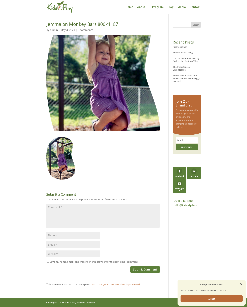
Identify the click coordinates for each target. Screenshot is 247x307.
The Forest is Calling (183, 52)
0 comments (85, 30)
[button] (241, 284)
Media (181, 7)
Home (129, 7)
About (141, 7)
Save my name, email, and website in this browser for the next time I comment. (94, 261)
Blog (171, 7)
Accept (211, 298)
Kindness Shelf (180, 46)
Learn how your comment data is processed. (116, 284)
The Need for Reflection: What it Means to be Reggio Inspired (186, 78)
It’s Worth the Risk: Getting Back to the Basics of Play (186, 60)
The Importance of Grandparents (182, 68)
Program (158, 7)
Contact (195, 7)
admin (54, 30)
